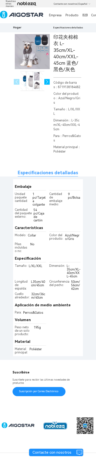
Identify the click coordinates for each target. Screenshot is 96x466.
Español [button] (83, 4)
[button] (47, 82)
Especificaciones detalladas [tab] (48, 172)
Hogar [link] (17, 27)
